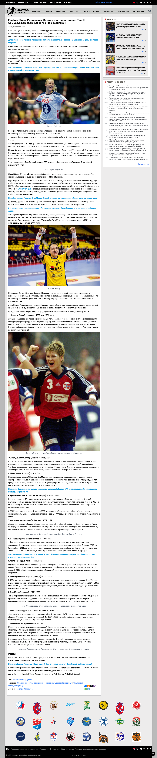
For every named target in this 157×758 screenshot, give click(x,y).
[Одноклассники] (88, 686)
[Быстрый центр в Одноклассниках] (150, 2)
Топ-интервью (39, 2)
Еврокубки (109, 11)
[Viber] (94, 686)
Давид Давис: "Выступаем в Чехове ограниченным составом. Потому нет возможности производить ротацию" (128, 158)
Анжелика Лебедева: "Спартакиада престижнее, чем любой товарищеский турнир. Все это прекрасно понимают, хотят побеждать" (128, 125)
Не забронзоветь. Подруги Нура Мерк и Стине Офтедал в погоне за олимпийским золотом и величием (52, 198)
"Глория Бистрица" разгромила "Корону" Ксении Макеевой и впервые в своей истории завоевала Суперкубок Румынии (128, 108)
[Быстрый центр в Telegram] (141, 2)
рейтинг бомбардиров (22, 680)
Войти (97, 2)
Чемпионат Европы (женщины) (58, 683)
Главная (10, 2)
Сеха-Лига (74, 11)
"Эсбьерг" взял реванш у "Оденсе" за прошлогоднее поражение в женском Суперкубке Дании (126, 141)
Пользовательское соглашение (24, 749)
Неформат (55, 2)
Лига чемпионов (91, 11)
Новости (23, 2)
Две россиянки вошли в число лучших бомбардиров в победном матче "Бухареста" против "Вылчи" (127, 136)
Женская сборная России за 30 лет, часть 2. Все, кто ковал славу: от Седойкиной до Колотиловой (50, 664)
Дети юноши (139, 11)
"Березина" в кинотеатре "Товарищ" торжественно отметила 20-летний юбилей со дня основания (129, 114)
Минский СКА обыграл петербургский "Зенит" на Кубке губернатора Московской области (127, 154)
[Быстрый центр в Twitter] (148, 2)
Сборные (36, 11)
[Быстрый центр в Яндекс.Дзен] (137, 2)
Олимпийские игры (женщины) (30, 683)
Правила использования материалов (90, 749)
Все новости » (143, 164)
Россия (48, 11)
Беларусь (60, 11)
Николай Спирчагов (24, 689)
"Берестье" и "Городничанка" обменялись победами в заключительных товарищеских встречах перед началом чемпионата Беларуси (128, 119)
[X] (91, 686)
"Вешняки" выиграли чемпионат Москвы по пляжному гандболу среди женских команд (127, 99)
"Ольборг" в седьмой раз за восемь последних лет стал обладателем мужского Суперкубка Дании (127, 103)
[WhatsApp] (85, 689)
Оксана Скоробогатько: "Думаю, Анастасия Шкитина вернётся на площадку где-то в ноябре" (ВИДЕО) (126, 145)
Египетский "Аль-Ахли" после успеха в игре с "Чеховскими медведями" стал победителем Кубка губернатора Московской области (128, 131)
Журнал (68, 2)
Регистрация (106, 2)
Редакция (44, 749)
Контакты (54, 749)
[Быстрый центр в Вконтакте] (144, 2)
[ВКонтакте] (85, 686)
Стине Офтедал (24, 189)
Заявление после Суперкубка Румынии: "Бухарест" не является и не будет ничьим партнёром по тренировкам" (128, 149)
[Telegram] (88, 689)
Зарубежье (123, 11)
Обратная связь (67, 749)
